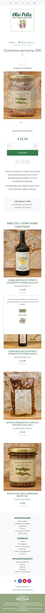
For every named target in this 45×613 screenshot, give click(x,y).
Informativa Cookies (22, 531)
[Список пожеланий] (23, 3)
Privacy (22, 528)
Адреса (22, 567)
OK (22, 311)
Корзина (29, 3)
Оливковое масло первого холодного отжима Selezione (22, 281)
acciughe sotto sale (21, 207)
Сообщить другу (27, 161)
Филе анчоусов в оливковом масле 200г (22, 494)
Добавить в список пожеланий (17, 161)
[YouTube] (25, 581)
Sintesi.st (26, 586)
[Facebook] (20, 581)
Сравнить (22, 161)
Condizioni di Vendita (22, 524)
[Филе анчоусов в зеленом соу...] (20, 60)
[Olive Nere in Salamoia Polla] (22, 396)
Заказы (22, 564)
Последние (22, 544)
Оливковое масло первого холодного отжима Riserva (22, 352)
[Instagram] (29, 581)
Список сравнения (22, 546)
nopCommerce (27, 590)
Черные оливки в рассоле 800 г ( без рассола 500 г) (22, 423)
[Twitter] (15, 581)
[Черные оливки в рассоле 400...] (25, 60)
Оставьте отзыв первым (22, 68)
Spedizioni (22, 526)
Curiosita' (22, 554)
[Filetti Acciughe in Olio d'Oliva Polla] (22, 467)
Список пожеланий (22, 572)
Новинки (22, 549)
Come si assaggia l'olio (22, 551)
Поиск (22, 541)
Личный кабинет (22, 562)
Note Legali (22, 533)
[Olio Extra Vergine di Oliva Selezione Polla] (22, 253)
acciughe (15, 204)
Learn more (22, 315)
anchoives (26, 204)
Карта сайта (22, 521)
